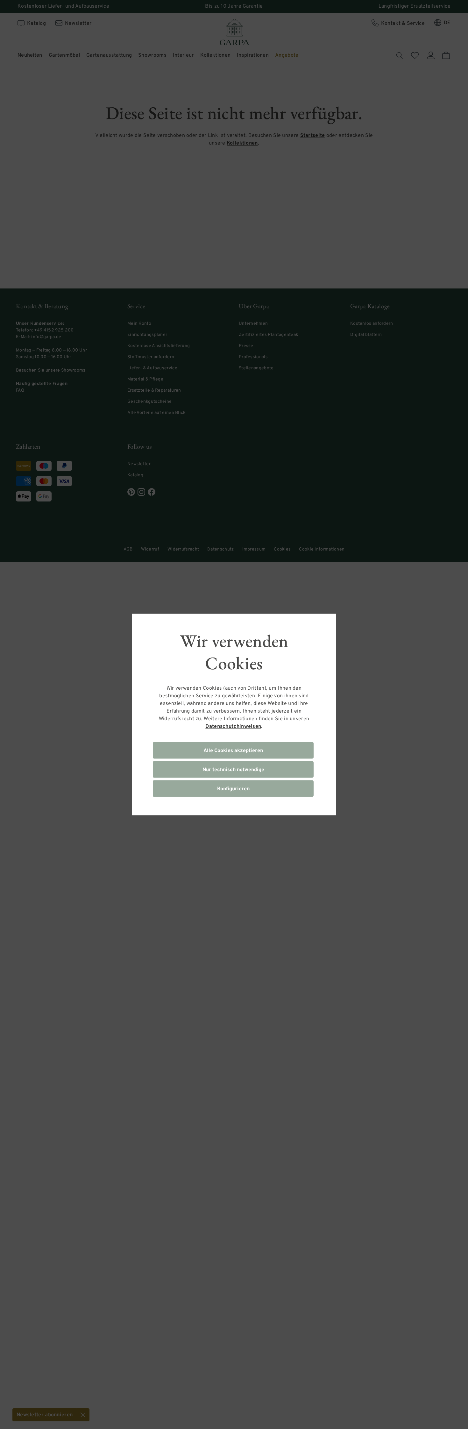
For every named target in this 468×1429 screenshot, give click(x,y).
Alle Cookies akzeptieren (233, 751)
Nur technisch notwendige (233, 770)
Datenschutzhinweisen (233, 726)
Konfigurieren (233, 789)
